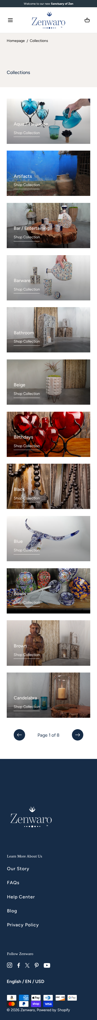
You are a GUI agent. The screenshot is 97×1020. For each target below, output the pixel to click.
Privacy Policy (23, 924)
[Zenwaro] (49, 20)
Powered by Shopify (53, 1010)
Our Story (18, 868)
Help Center (21, 896)
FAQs (13, 882)
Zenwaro (27, 1010)
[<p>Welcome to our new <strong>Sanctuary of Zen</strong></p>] (48, 4)
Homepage (16, 41)
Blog (12, 910)
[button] (10, 20)
